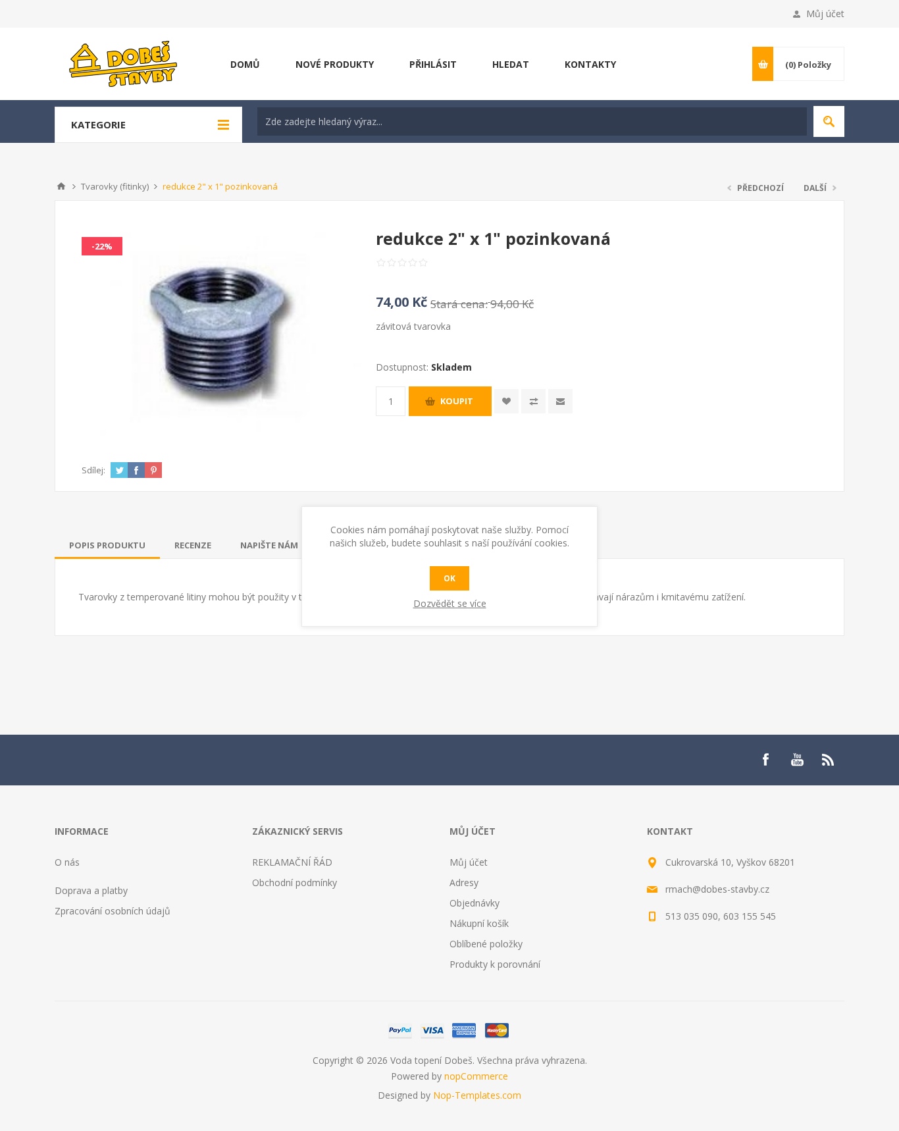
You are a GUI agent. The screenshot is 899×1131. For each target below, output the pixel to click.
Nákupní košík (479, 923)
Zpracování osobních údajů (112, 911)
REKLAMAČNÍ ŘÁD (292, 862)
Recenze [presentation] (192, 545)
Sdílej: (93, 470)
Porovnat (533, 401)
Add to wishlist (506, 401)
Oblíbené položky (486, 943)
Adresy (464, 882)
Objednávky (475, 903)
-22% (102, 246)
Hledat (828, 121)
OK (449, 578)
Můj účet (825, 13)
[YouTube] (797, 759)
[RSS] (828, 759)
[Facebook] (765, 759)
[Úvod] (61, 186)
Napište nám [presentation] (269, 545)
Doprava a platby (91, 890)
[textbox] (532, 121)
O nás (67, 862)
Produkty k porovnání (495, 964)
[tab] (107, 545)
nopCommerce (476, 1076)
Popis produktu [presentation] (107, 545)
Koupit (456, 401)
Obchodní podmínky (294, 882)
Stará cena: (459, 303)
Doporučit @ (560, 401)
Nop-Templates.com (477, 1095)
